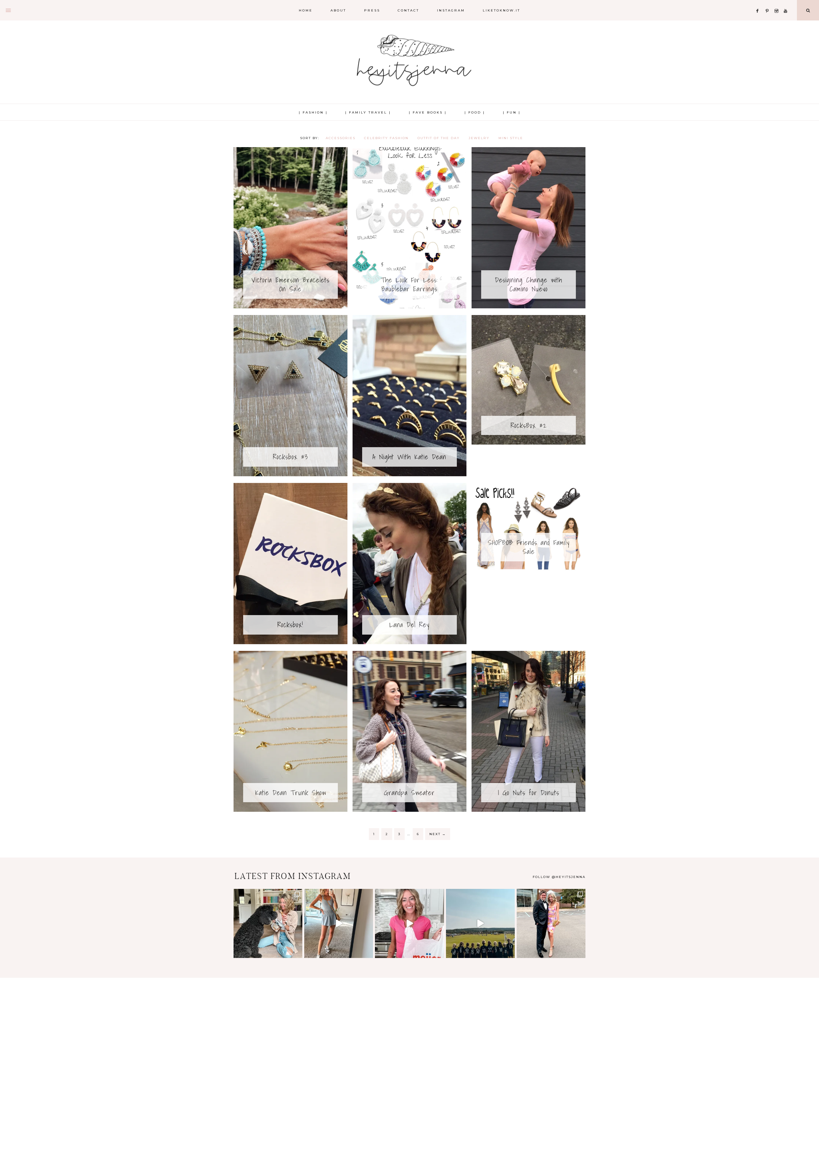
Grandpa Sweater (409, 792)
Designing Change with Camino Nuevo (528, 284)
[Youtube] (787, 3)
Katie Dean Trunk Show (290, 792)
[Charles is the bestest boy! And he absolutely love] (268, 923)
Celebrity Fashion (386, 138)
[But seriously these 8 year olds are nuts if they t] (338, 923)
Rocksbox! (290, 624)
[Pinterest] (769, 3)
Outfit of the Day (438, 138)
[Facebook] (759, 3)
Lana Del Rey (409, 624)
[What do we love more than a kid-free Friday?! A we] (551, 923)
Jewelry (479, 138)
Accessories (340, 138)
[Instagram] (778, 3)
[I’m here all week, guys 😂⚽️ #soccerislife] (480, 923)
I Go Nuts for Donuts (528, 792)
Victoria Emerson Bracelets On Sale (290, 284)
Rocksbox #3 (290, 456)
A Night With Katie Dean (409, 456)
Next (437, 834)
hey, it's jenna (409, 61)
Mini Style (510, 138)
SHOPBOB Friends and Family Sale (528, 547)
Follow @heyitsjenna (559, 877)
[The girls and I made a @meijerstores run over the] (409, 923)
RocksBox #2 (529, 425)
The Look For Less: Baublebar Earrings (409, 284)
